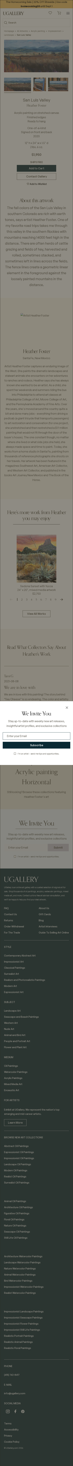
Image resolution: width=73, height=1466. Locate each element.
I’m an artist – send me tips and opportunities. (38, 753)
